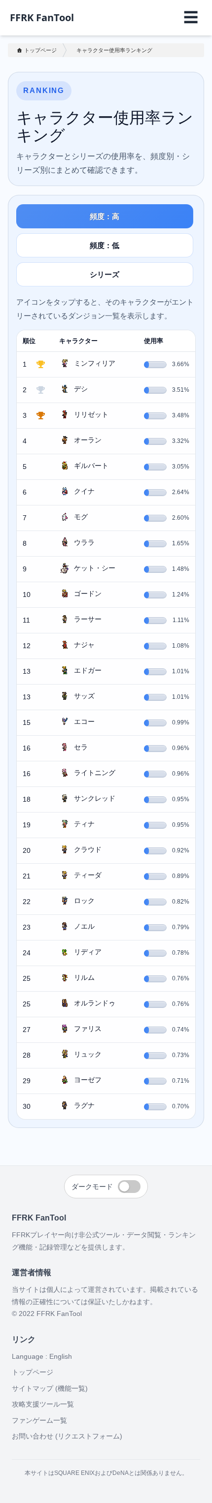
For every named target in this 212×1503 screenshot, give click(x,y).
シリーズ (104, 274)
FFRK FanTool (42, 18)
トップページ (40, 50)
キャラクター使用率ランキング (114, 50)
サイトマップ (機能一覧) (50, 1388)
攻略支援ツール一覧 (43, 1404)
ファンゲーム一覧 (39, 1420)
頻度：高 (104, 216)
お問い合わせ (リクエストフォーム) (67, 1436)
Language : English (42, 1356)
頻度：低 (104, 245)
